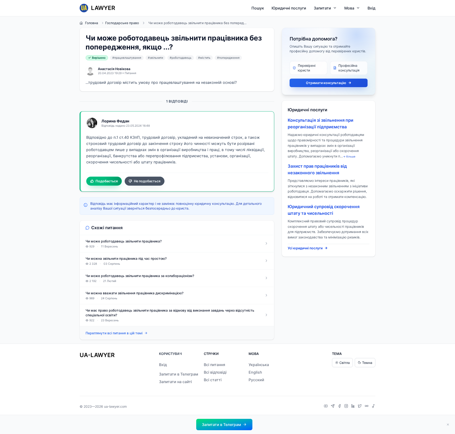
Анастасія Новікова (114, 69)
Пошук (257, 8)
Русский (256, 379)
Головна (91, 23)
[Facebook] (340, 406)
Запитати (322, 8)
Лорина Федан (115, 121)
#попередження (228, 57)
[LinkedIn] (353, 406)
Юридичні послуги (289, 8)
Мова (349, 8)
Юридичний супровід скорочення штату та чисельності (323, 210)
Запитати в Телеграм (178, 374)
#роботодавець (180, 57)
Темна (367, 363)
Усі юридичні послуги (305, 248)
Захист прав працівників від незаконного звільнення (317, 169)
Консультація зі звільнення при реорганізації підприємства (320, 123)
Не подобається (147, 181)
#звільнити (155, 57)
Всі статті (213, 379)
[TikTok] (373, 406)
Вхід (371, 8)
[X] (360, 406)
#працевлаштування (126, 57)
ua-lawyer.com (115, 406)
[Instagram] (346, 406)
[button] (224, 424)
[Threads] (367, 406)
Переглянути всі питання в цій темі (114, 333)
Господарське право (122, 23)
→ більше (349, 156)
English (255, 372)
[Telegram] (333, 406)
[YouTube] (326, 406)
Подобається (107, 181)
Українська (259, 364)
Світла (344, 363)
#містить (204, 57)
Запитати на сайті (175, 381)
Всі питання (214, 364)
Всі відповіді (215, 372)
